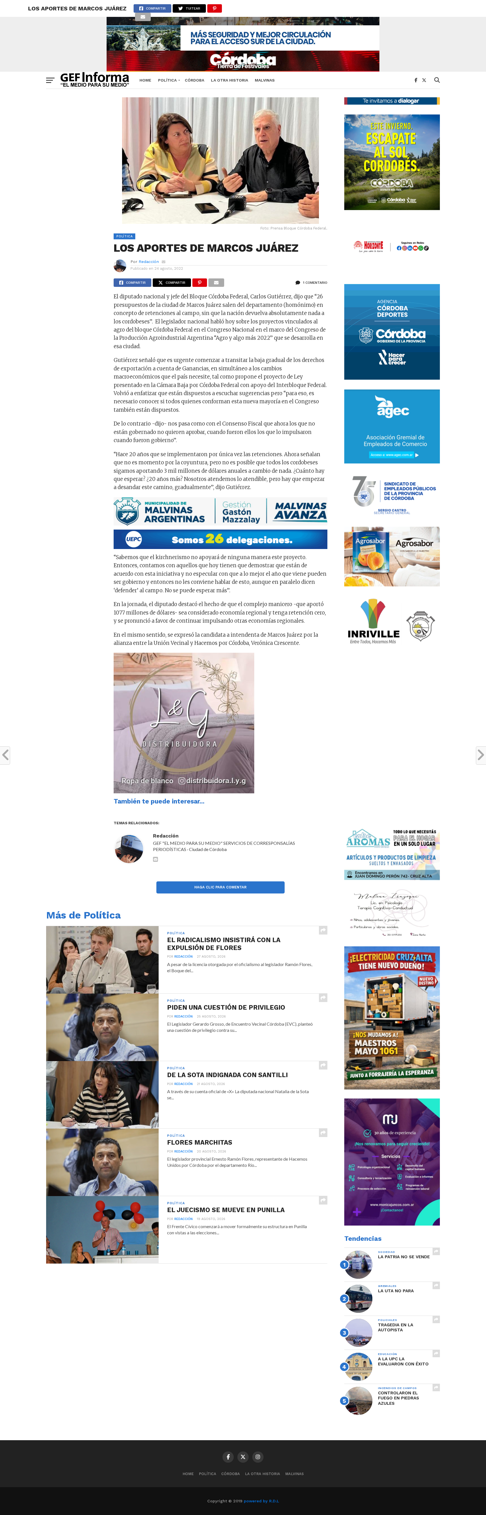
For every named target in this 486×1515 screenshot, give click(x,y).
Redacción (149, 261)
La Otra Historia (229, 80)
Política (167, 80)
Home (145, 80)
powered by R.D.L (261, 1501)
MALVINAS (265, 80)
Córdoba (194, 80)
